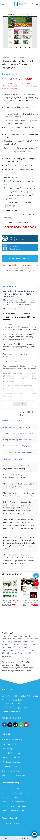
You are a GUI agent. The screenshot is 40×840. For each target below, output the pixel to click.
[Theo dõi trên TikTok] (9, 724)
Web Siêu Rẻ (12, 823)
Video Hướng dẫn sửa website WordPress (18, 433)
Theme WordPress (17, 57)
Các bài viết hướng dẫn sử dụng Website (18, 446)
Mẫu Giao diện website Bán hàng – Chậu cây (10, 601)
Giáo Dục (25, 644)
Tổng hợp (23, 636)
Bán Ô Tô (5, 644)
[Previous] (5, 50)
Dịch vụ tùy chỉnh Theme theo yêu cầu (20, 270)
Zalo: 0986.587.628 (20, 227)
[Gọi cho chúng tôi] (20, 724)
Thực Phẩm (12, 647)
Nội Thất (17, 641)
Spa (18, 650)
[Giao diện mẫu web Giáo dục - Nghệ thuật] (29, 589)
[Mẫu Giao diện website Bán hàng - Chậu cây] (10, 589)
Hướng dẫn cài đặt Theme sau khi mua (17, 427)
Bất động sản (28, 641)
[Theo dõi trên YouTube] (26, 724)
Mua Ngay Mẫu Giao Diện (20, 258)
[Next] (11, 50)
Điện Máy (29, 639)
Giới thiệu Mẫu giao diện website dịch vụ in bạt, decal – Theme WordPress (18, 294)
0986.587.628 (14, 704)
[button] (3, 4)
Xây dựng (26, 650)
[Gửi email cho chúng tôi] (15, 724)
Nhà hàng (23, 647)
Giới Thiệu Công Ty (15, 639)
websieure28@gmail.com (18, 708)
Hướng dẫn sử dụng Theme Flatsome (17, 440)
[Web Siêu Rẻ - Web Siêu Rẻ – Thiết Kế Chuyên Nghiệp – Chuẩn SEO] (20, 4)
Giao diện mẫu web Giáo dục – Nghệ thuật (29, 601)
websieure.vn (14, 712)
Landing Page (16, 653)
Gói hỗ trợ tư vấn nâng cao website (18, 165)
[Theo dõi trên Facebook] (4, 724)
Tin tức (9, 641)
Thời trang (15, 644)
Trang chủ (5, 57)
